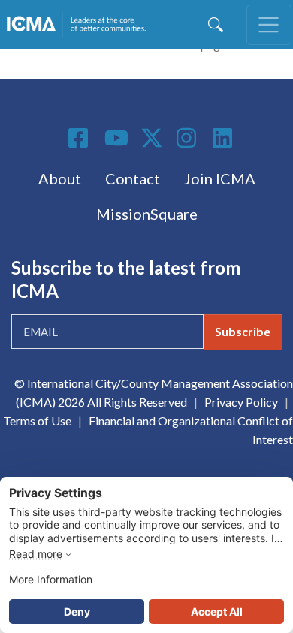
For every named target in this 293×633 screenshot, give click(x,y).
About (59, 179)
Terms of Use (37, 420)
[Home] (79, 25)
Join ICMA (219, 179)
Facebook (80, 138)
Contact (132, 179)
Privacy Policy (241, 401)
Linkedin (225, 138)
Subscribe (242, 331)
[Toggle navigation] (268, 24)
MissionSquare (147, 214)
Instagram (189, 138)
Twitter (152, 138)
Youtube (116, 139)
